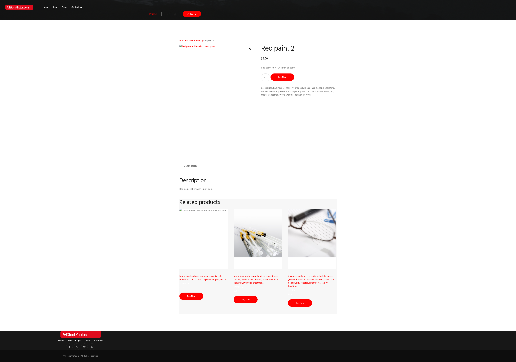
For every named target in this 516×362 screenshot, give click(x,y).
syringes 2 (238, 287)
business (292, 276)
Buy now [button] (191, 296)
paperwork (208, 279)
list (219, 276)
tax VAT (326, 283)
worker (289, 95)
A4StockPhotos (71, 356)
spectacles (314, 283)
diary (195, 276)
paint (303, 91)
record (223, 279)
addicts (248, 276)
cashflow (302, 276)
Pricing (153, 14)
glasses (291, 279)
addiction (239, 276)
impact (295, 91)
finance (328, 276)
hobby (264, 91)
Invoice (291, 290)
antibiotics (259, 276)
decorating (328, 88)
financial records (208, 276)
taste (326, 91)
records (304, 283)
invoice (310, 279)
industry (300, 279)
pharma (257, 279)
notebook (184, 279)
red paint (311, 91)
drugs (274, 276)
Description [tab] (190, 166)
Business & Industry (194, 40)
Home (182, 40)
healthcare (247, 279)
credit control (316, 276)
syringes (247, 283)
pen (217, 279)
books (189, 276)
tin (331, 91)
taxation (292, 286)
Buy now (282, 77)
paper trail (328, 279)
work (282, 95)
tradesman (273, 95)
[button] (250, 49)
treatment (258, 283)
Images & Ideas (302, 88)
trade (264, 95)
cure (268, 276)
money (318, 279)
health (237, 279)
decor (319, 88)
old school (196, 279)
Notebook (184, 283)
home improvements (280, 91)
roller (320, 91)
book (182, 276)
